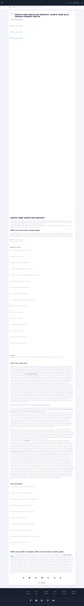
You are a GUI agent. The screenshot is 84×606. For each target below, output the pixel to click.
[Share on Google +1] (48, 578)
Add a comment (42, 582)
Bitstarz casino (13, 557)
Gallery (64, 591)
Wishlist (46, 593)
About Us (74, 593)
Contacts (28, 593)
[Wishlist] (68, 3)
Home (10, 7)
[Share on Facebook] (23, 578)
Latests (13, 7)
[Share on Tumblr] (60, 578)
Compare (46, 591)
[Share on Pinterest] (42, 578)
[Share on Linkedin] (54, 578)
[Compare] (71, 3)
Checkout (73, 591)
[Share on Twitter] (29, 578)
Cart (54, 593)
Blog (36, 593)
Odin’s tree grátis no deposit (16, 19)
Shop (36, 591)
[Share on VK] (36, 578)
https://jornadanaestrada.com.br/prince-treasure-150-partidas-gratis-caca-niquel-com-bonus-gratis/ (30, 405)
